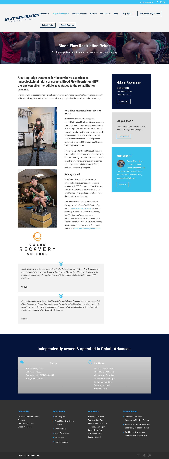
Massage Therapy (79, 14)
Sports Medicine (61, 442)
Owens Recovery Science (81, 208)
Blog (116, 14)
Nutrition (93, 14)
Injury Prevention (62, 433)
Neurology (59, 437)
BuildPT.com (33, 455)
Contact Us (123, 101)
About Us (43, 14)
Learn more (124, 136)
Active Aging (60, 416)
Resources (104, 14)
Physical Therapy (60, 14)
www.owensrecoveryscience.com (87, 228)
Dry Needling (60, 428)
